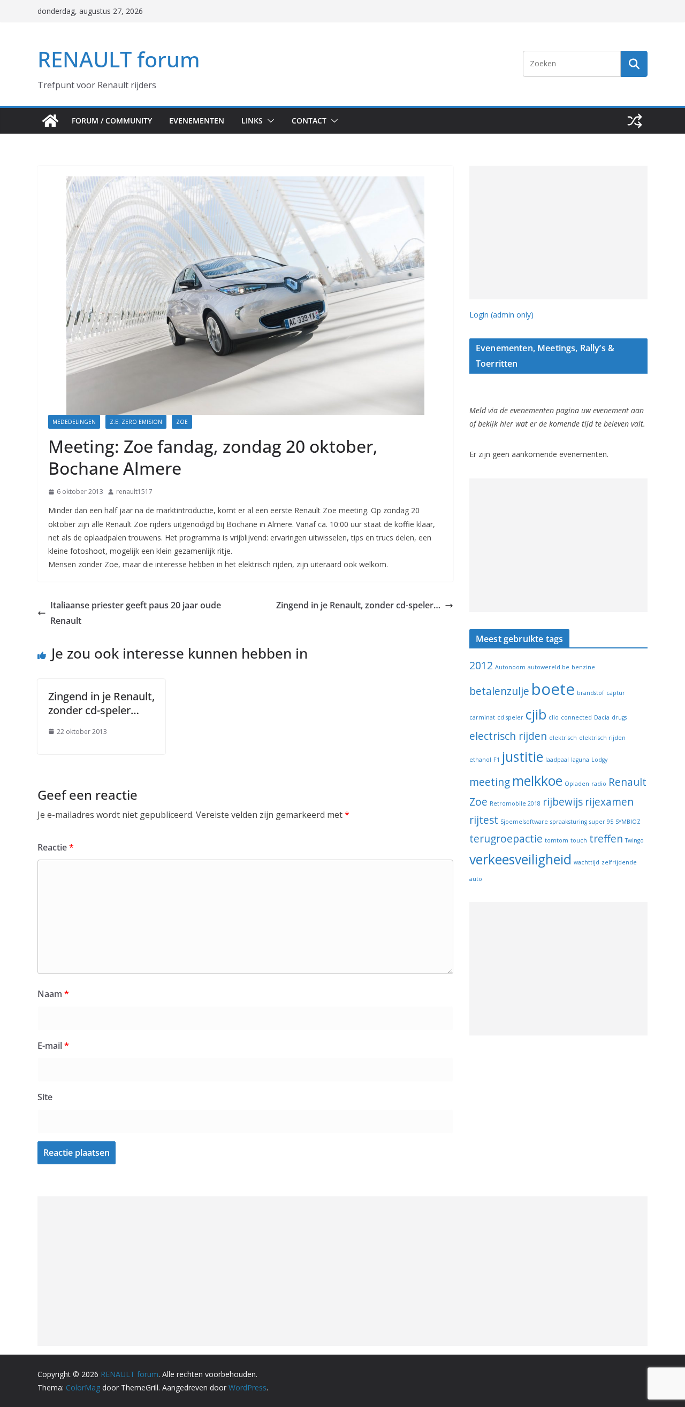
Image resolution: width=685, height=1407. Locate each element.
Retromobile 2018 (515, 803)
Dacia (602, 717)
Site (44, 1097)
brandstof (590, 693)
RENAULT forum (118, 59)
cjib (536, 714)
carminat (482, 717)
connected (576, 717)
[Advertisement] (558, 232)
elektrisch (563, 737)
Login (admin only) (501, 315)
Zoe (182, 422)
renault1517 (134, 491)
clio (554, 717)
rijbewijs (563, 802)
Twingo (634, 840)
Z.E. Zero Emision (136, 422)
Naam (53, 994)
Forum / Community (112, 120)
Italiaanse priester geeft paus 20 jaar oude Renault (135, 613)
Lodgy (599, 759)
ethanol (480, 759)
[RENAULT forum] (50, 121)
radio (598, 783)
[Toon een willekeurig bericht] (635, 121)
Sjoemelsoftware (524, 821)
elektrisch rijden (602, 737)
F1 (496, 759)
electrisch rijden (508, 736)
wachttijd (586, 862)
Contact (309, 120)
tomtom (556, 840)
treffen (606, 839)
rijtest (483, 820)
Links (252, 120)
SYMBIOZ (628, 821)
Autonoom (510, 667)
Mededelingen (74, 422)
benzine (583, 667)
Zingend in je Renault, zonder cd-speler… (358, 605)
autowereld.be (548, 667)
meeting (489, 782)
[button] (269, 120)
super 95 (601, 821)
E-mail (53, 1046)
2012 (481, 665)
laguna (580, 759)
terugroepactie (506, 839)
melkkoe (537, 781)
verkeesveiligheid (520, 859)
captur (615, 693)
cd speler (510, 717)
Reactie (55, 847)
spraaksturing (568, 821)
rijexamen (609, 802)
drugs (619, 717)
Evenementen (196, 120)
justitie (522, 757)
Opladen (577, 783)
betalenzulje (499, 691)
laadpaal (557, 759)
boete (553, 689)
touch (578, 840)
